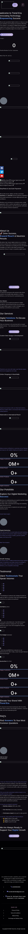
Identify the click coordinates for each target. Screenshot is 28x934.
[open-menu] (15, 5)
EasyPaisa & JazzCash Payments (10, 188)
